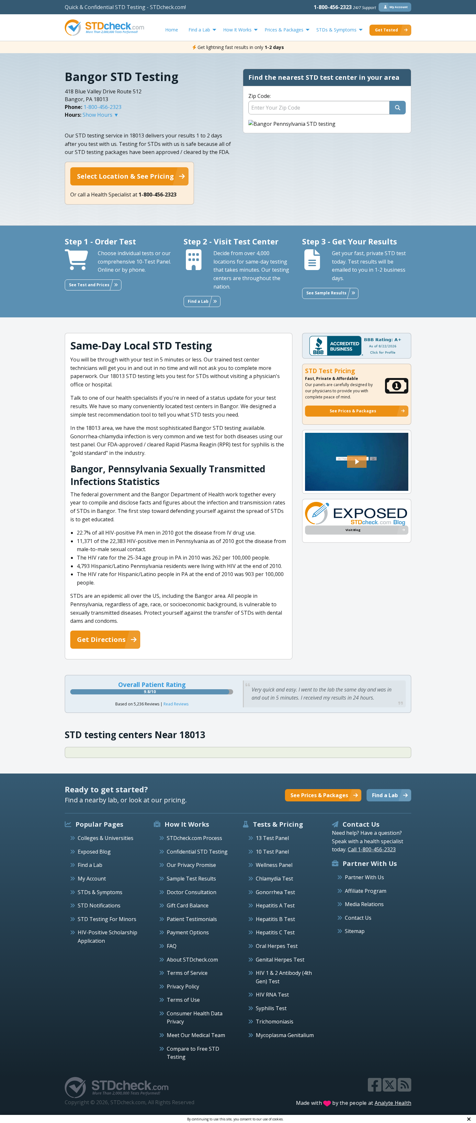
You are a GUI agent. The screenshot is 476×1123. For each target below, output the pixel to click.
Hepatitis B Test (275, 919)
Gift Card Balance (188, 905)
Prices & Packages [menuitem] (284, 30)
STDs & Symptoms (100, 892)
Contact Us (358, 917)
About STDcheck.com (192, 959)
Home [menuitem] (171, 30)
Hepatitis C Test (275, 932)
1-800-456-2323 (345, 7)
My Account (92, 878)
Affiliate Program (365, 890)
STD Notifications (99, 905)
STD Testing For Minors (107, 919)
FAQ (171, 946)
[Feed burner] (404, 1088)
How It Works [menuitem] (237, 30)
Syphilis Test (271, 1008)
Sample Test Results (191, 878)
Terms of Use (183, 999)
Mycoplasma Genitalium (285, 1035)
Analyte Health (393, 1102)
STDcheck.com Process (194, 838)
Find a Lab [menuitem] (199, 30)
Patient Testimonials (192, 919)
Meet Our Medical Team (196, 1035)
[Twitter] (390, 1088)
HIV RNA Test (272, 994)
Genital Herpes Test (280, 959)
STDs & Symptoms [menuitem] (336, 30)
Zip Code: (259, 96)
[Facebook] (375, 1088)
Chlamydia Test (274, 878)
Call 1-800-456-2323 (372, 849)
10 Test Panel (272, 851)
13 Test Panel (272, 838)
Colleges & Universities (105, 838)
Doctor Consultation (191, 892)
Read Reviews (176, 704)
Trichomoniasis (274, 1021)
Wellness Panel (274, 865)
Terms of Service (187, 972)
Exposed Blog (94, 851)
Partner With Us (364, 877)
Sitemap (355, 931)
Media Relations (364, 904)
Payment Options (188, 932)
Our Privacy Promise (191, 865)
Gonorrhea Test (275, 892)
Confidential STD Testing (197, 851)
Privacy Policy (183, 986)
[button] (357, 461)
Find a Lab (90, 865)
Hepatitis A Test (275, 905)
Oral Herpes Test (277, 946)
